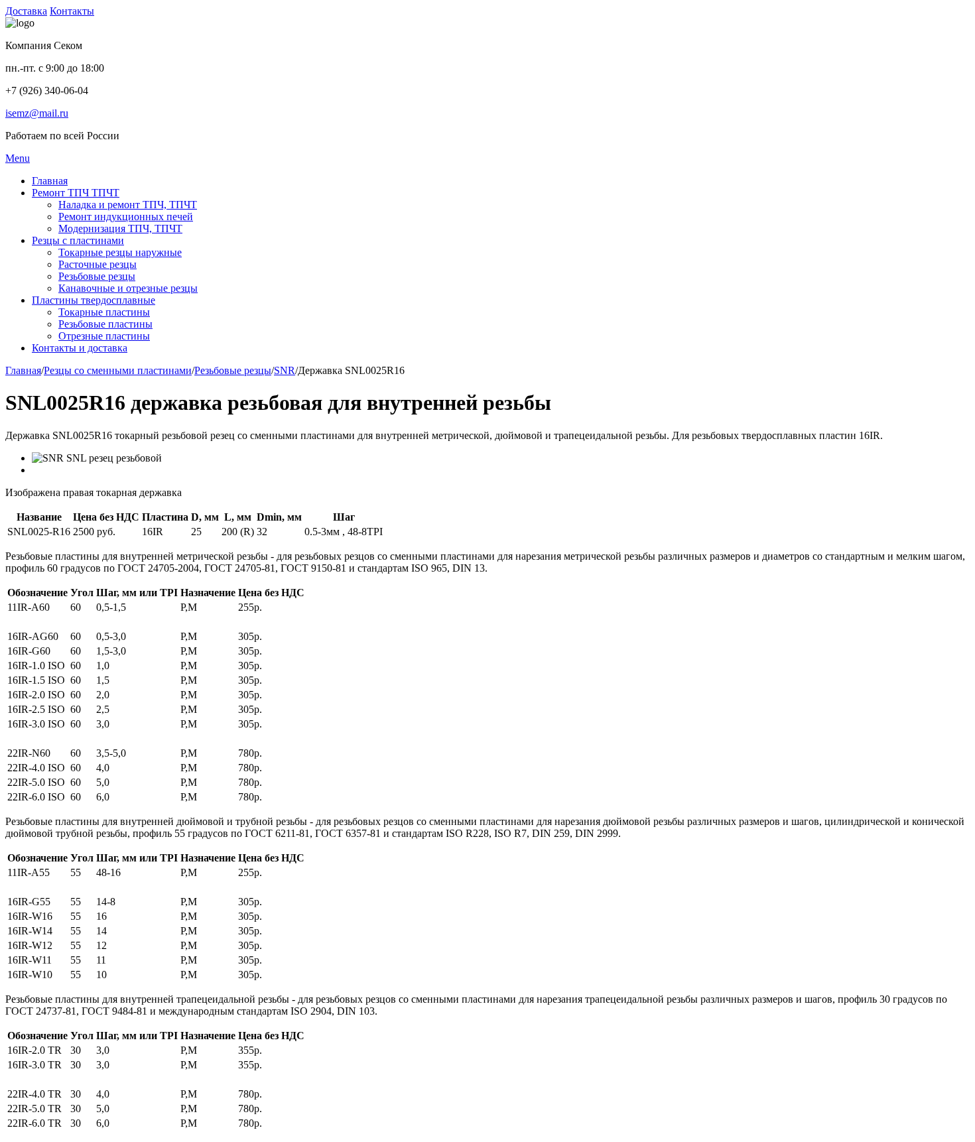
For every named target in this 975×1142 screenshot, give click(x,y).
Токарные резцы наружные (120, 252)
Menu (17, 158)
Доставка (26, 11)
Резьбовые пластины (105, 324)
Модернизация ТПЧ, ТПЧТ (120, 228)
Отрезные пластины (104, 336)
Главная (50, 180)
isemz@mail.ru (36, 113)
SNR (284, 370)
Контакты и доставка (79, 347)
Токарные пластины (104, 312)
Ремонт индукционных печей (125, 216)
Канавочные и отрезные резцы (128, 288)
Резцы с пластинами (78, 240)
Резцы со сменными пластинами (118, 370)
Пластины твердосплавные (93, 300)
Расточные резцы (97, 264)
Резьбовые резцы (96, 276)
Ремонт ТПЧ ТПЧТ (75, 192)
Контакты (72, 11)
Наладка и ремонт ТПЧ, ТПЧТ (127, 204)
